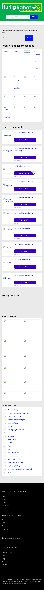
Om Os (4, 562)
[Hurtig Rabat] (22, 7)
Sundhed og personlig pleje (15, 420)
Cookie (4, 555)
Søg (34, 17)
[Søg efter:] (13, 38)
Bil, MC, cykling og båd (13, 466)
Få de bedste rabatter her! (24, 133)
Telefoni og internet (12, 416)
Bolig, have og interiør (13, 462)
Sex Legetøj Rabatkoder (14, 430)
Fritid (7, 449)
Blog (3, 559)
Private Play (5, 506)
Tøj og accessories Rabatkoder (16, 413)
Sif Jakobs (5, 499)
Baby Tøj (9, 472)
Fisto (3, 523)
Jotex (3, 519)
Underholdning (11, 410)
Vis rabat (24, 140)
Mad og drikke (11, 439)
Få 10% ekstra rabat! (22, 228)
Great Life (5, 529)
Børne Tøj (9, 459)
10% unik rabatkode (21, 166)
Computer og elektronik (14, 456)
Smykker (9, 426)
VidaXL (4, 502)
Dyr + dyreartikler (12, 453)
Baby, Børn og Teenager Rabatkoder (18, 469)
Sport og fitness (11, 423)
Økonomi (9, 436)
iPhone (8, 446)
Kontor (8, 443)
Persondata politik (7, 552)
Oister (4, 526)
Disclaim (4, 564)
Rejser (8, 433)
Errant (4, 496)
